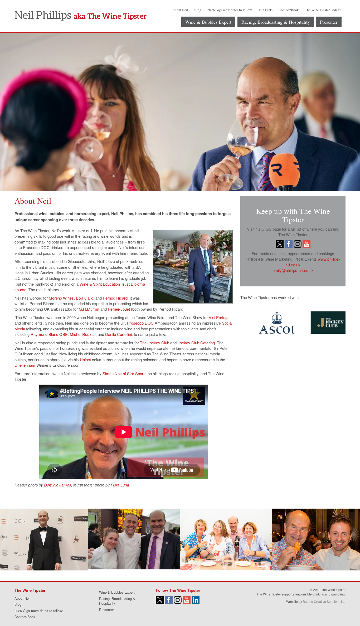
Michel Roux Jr (83, 334)
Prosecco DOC (140, 323)
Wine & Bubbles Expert (208, 22)
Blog (197, 9)
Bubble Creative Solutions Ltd (324, 601)
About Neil (180, 9)
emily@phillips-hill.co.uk (293, 270)
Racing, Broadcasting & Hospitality (275, 22)
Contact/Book (289, 9)
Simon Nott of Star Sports (125, 373)
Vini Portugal (219, 317)
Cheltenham (24, 365)
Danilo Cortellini (118, 334)
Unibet (85, 359)
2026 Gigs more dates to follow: (230, 9)
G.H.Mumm (89, 309)
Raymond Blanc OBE (49, 334)
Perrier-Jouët (119, 309)
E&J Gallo (84, 298)
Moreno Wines (61, 298)
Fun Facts (266, 9)
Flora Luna (119, 485)
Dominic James (57, 485)
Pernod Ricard (115, 298)
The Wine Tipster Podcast (323, 9)
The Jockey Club (154, 342)
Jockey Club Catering (196, 342)
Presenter (329, 22)
